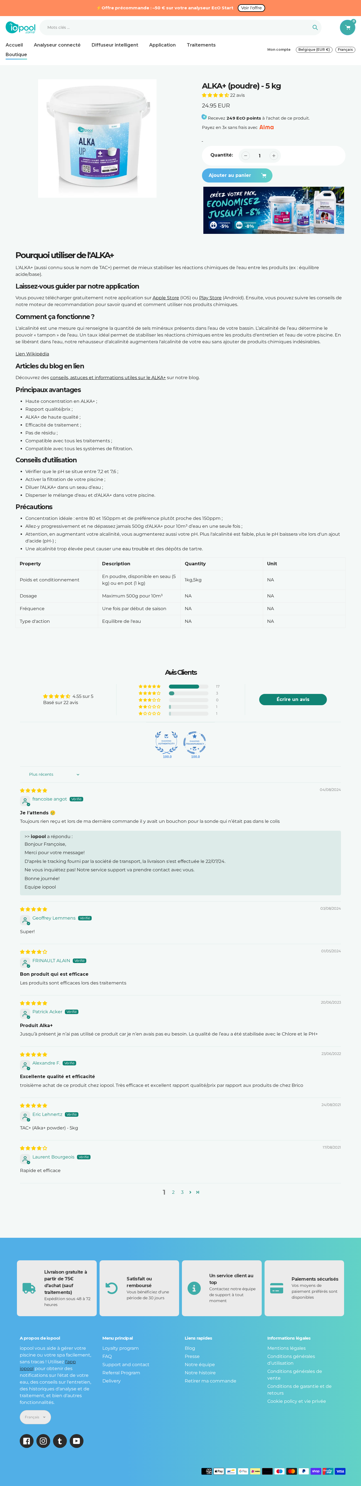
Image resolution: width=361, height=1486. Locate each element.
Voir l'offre (251, 7)
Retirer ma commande (210, 1381)
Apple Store (166, 297)
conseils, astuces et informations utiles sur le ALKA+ (108, 377)
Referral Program (121, 1372)
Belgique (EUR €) (314, 49)
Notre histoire (200, 1372)
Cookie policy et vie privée (296, 1401)
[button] (216, 95)
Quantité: (221, 155)
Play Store (210, 297)
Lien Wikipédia (32, 354)
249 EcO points (243, 118)
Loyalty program (120, 1348)
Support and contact (125, 1364)
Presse (192, 1356)
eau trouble (135, 548)
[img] (33, 790)
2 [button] (173, 1192)
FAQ (107, 1356)
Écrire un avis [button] (293, 699)
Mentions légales (286, 1348)
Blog (190, 1348)
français (345, 49)
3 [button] (182, 1192)
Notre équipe (200, 1364)
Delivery (111, 1381)
